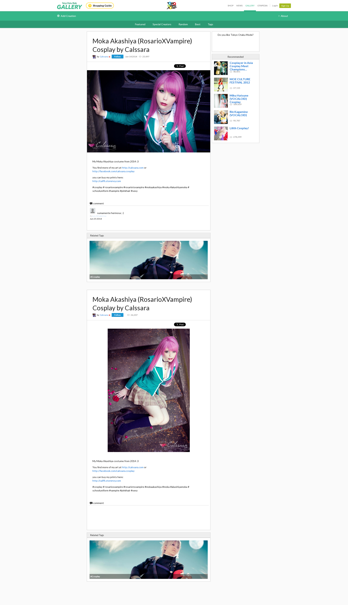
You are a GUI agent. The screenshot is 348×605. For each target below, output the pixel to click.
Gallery (249, 5)
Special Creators (162, 24)
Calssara (104, 56)
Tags (210, 24)
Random (183, 24)
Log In (275, 5)
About (284, 15)
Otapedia (262, 5)
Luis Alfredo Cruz (99, 216)
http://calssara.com (133, 167)
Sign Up (285, 5)
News (239, 5)
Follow (117, 56)
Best (197, 24)
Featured (140, 24)
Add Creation (68, 15)
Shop (230, 5)
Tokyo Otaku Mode (172, 5)
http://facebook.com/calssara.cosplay (113, 171)
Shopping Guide (102, 5)
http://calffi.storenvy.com (106, 181)
